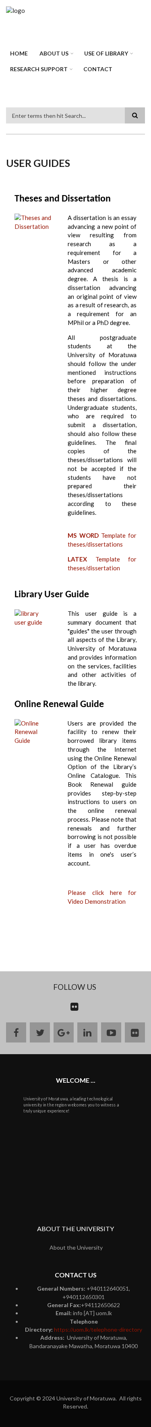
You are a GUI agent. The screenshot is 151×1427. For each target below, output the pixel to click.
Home (19, 53)
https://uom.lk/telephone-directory (98, 1329)
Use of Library (106, 53)
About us (53, 53)
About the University (76, 1247)
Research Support (39, 69)
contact (97, 69)
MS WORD (83, 535)
